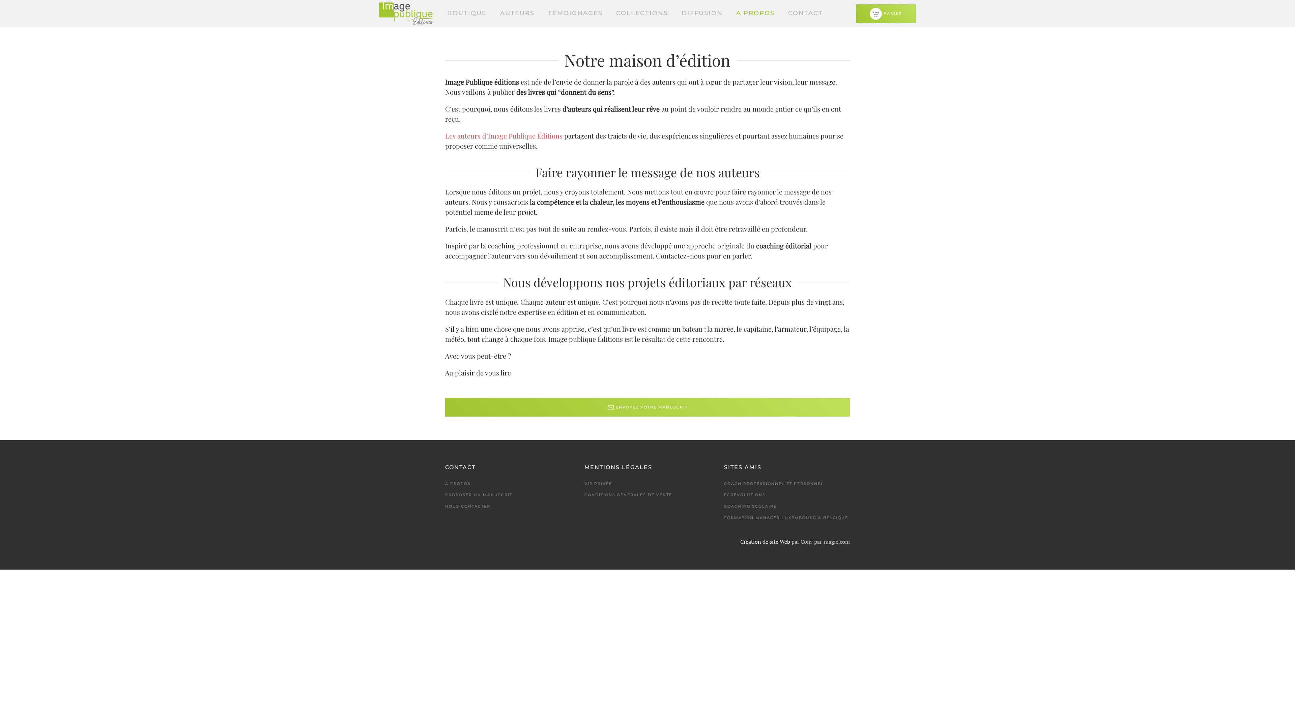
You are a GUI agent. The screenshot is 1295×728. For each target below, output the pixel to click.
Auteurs (517, 13)
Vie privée (598, 483)
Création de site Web (765, 541)
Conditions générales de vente (628, 494)
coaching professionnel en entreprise (544, 245)
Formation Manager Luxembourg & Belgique (786, 517)
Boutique (467, 13)
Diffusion (702, 13)
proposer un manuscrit (478, 494)
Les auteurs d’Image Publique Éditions (504, 135)
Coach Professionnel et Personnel (774, 483)
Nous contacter (467, 506)
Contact (805, 13)
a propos (458, 483)
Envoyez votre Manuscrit (652, 407)
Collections (642, 13)
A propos (755, 13)
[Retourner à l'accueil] (406, 13)
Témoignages (575, 13)
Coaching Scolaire (750, 506)
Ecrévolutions (745, 494)
